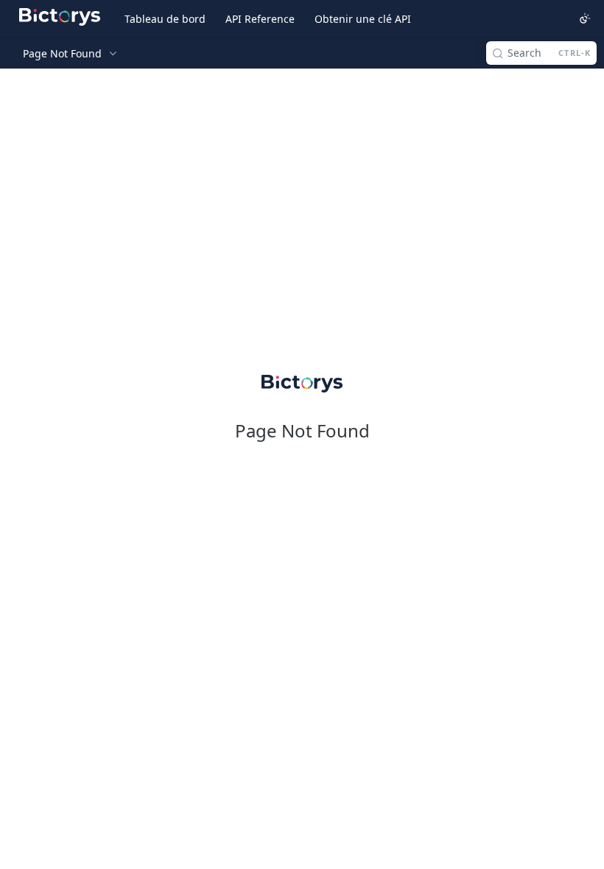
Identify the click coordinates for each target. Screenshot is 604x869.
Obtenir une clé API (363, 19)
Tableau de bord (165, 19)
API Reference (260, 19)
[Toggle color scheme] (585, 18)
